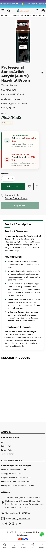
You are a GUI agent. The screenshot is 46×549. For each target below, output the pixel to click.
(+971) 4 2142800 (22, 513)
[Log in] (37, 11)
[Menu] (3, 11)
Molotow (13, 85)
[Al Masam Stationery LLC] (23, 11)
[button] (43, 11)
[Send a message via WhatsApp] (42, 534)
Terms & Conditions (16, 198)
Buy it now (20, 205)
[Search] (9, 11)
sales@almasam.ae (21, 518)
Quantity (5, 173)
